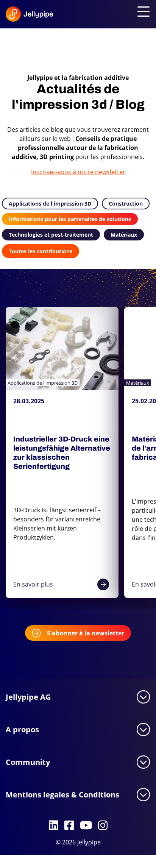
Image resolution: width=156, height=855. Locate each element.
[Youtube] (86, 826)
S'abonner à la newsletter (85, 633)
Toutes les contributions (40, 251)
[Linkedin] (53, 826)
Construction (126, 203)
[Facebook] (69, 826)
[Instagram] (103, 826)
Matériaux (124, 234)
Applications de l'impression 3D (50, 203)
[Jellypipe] (19, 15)
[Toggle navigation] (142, 12)
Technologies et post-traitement (51, 234)
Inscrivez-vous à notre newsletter (78, 172)
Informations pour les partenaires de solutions (70, 219)
